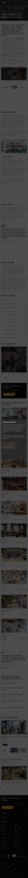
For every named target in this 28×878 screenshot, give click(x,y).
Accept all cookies (9, 443)
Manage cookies (8, 447)
